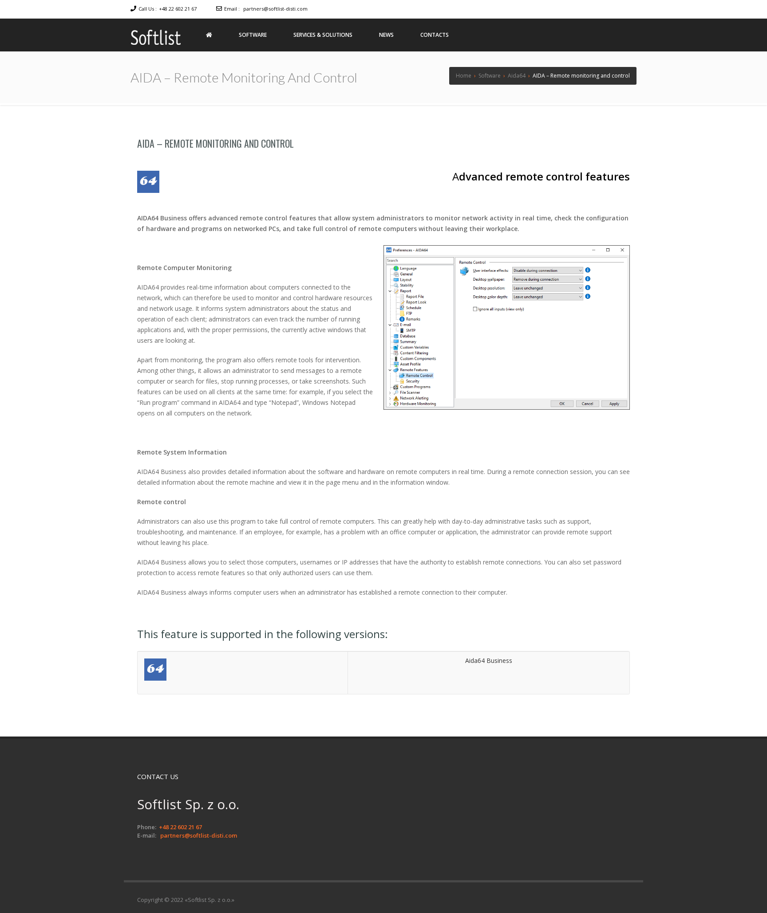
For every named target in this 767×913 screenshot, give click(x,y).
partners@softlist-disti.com (275, 8)
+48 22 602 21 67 (178, 8)
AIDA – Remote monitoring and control (215, 143)
